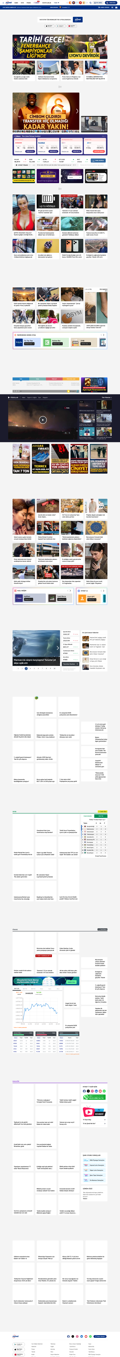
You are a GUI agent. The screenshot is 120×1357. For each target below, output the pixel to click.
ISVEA (15, 1051)
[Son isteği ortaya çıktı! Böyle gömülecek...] (60, 131)
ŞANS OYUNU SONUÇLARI (91, 1155)
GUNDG (38, 1040)
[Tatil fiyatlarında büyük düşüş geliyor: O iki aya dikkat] (36, 131)
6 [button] (38, 668)
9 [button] (50, 668)
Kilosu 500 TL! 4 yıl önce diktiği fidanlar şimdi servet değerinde (71, 1258)
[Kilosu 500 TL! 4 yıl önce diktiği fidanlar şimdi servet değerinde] (72, 1247)
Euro (50, 989)
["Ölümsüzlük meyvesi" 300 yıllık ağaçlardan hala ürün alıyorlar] (87, 776)
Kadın (33, 1354)
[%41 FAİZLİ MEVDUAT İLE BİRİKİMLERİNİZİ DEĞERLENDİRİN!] (52, 131)
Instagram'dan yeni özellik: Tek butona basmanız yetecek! (100, 751)
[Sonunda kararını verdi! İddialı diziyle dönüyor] (68, 1179)
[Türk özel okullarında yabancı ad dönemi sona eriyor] (48, 550)
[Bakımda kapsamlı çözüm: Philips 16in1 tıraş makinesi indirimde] (45, 726)
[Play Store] (19, 1344)
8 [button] (46, 668)
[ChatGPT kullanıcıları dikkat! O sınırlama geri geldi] (87, 763)
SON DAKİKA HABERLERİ (9, 7)
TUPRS (61, 1049)
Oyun (89, 1344)
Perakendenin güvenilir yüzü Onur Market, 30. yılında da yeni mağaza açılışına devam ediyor (47, 1282)
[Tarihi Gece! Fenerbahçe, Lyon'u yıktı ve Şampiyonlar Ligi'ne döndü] (60, 47)
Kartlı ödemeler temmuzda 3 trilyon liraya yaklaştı (23, 1302)
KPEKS (15, 1043)
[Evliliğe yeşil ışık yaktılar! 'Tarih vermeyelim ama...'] (45, 1157)
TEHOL (38, 1046)
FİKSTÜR (101, 816)
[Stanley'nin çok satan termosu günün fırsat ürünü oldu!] (48, 572)
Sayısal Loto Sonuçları (97, 1165)
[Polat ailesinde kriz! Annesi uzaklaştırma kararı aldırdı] (24, 550)
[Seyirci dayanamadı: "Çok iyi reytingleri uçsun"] (72, 294)
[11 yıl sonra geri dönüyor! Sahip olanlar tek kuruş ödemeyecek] (87, 727)
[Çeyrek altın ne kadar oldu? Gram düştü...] (48, 506)
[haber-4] (79, 459)
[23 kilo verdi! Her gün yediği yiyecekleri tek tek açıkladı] (56, 131)
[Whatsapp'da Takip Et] (104, 1091)
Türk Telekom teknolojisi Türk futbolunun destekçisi (96, 1302)
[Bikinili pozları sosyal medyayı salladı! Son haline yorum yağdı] (45, 1179)
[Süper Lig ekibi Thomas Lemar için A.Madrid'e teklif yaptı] (45, 843)
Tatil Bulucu (91, 1352)
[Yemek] (77, 2)
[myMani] (36, 2)
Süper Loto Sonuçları (96, 1170)
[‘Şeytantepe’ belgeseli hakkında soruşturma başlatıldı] (25, 131)
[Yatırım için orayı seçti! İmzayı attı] (68, 1113)
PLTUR (38, 1051)
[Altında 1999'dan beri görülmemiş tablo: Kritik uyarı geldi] (45, 748)
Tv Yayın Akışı (87, 1120)
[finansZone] (94, 385)
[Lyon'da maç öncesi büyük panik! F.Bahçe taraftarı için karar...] (68, 877)
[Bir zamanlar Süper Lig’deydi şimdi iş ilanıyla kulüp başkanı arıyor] (48, 294)
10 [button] (54, 668)
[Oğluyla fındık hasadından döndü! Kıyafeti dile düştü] (23, 715)
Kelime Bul (91, 1346)
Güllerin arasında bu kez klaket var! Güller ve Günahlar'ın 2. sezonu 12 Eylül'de (22, 1259)
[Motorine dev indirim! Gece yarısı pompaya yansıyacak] (45, 939)
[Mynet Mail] (116, 7)
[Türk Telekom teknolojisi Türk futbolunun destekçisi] (96, 1292)
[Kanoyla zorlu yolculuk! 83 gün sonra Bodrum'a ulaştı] (16, 131)
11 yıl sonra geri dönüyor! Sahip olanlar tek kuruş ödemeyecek (100, 727)
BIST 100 (19, 992)
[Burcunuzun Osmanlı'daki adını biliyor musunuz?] (96, 528)
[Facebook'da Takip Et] (84, 1091)
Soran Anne (91, 1349)
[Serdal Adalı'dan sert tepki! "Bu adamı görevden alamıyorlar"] (46, 111)
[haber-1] (21, 459)
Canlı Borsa (103, 929)
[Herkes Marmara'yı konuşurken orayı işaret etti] (58, 131)
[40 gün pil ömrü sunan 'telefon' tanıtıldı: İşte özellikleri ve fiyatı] (48, 201)
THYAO (61, 1040)
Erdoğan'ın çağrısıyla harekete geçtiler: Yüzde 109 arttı (100, 975)
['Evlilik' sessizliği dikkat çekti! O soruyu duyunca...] (68, 1202)
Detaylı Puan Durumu (100, 856)
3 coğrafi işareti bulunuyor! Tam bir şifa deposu (100, 987)
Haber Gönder (101, 1336)
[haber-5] (98, 459)
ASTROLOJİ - (75, 174)
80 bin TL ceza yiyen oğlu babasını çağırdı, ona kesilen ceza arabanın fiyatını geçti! (30, 7)
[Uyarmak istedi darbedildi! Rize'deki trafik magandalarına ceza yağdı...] (43, 131)
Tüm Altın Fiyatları (69, 664)
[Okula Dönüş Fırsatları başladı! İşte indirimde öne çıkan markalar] (48, 528)
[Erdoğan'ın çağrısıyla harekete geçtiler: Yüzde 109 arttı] (87, 974)
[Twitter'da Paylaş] (96, 1198)
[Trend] (70, 2)
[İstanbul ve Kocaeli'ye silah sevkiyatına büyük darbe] (20, 131)
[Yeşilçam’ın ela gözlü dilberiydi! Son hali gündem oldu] (23, 1102)
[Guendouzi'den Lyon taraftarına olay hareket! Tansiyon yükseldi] (18, 131)
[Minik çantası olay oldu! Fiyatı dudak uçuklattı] (68, 1146)
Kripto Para (72, 1354)
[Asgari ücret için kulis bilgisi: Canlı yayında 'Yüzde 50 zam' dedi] (72, 131)
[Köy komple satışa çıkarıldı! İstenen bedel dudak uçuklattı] (87, 962)
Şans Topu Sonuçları (96, 1175)
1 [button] (18, 668)
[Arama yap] (90, 3)
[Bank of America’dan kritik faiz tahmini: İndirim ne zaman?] (40, 131)
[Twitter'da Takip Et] (88, 1091)
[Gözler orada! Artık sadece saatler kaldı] (23, 950)
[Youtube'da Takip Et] (100, 1091)
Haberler (34, 1346)
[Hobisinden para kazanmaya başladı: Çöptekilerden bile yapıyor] (48, 1292)
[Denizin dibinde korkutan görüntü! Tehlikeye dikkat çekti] (72, 224)
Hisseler (71, 1352)
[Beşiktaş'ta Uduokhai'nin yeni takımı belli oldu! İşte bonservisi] (45, 888)
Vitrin (52, 1352)
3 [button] (26, 668)
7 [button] (42, 668)
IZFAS (15, 1049)
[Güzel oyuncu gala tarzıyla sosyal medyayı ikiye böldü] (24, 517)
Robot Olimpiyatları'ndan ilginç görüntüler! (101, 739)
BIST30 (33, 989)
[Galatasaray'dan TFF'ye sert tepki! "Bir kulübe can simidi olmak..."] (68, 843)
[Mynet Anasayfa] (9, 2)
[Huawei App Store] (19, 1354)
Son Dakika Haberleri (37, 1344)
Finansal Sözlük (73, 1349)
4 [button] (30, 668)
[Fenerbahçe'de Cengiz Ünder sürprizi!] (78, 131)
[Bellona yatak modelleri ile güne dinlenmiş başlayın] (96, 1247)
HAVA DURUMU (54, 7)
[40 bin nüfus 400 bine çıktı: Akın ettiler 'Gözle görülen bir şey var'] (67, 131)
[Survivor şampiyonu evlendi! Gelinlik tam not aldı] (23, 1191)
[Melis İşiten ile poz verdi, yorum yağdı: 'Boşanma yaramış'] (96, 561)
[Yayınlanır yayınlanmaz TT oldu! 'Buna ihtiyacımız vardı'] (23, 1157)
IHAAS (38, 1043)
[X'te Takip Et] (73, 1336)
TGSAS (15, 1046)
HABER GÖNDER (105, 7)
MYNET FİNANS (23, 165)
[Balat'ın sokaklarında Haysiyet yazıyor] (72, 1292)
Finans (33, 1349)
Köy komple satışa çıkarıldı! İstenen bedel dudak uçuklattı (100, 962)
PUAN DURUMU (88, 816)
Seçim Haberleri (55, 1354)
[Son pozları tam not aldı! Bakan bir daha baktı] (45, 1113)
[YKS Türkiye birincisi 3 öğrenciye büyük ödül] (76, 131)
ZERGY (15, 1040)
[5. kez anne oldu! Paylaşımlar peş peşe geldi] (68, 759)
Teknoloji (53, 1344)
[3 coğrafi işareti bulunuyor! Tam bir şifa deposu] (23, 748)
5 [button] (34, 668)
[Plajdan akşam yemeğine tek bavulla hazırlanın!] (96, 506)
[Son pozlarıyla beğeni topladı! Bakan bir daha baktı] (45, 1135)
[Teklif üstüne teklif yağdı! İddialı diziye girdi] (68, 1091)
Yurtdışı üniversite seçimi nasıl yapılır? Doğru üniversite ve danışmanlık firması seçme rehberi (96, 1282)
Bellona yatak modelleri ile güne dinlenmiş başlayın (95, 1257)
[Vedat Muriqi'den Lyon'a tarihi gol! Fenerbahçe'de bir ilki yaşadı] (14, 131)
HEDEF (38, 1049)
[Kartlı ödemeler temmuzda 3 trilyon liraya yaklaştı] (24, 1292)
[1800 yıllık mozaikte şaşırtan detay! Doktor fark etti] (96, 305)
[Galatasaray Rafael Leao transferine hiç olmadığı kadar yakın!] (23, 131)
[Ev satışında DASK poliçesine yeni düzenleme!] (68, 704)
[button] (3, 3)
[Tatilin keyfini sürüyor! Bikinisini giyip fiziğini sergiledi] (45, 1202)
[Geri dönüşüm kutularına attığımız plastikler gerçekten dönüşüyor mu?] (45, 704)
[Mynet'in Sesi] (48, 176)
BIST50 (25, 989)
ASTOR (61, 1051)
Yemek (33, 1352)
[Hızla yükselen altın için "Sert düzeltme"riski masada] (38, 131)
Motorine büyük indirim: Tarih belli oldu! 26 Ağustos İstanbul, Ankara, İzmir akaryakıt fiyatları (100, 1001)
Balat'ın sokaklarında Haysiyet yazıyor (69, 1302)
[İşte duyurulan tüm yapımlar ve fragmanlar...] (72, 572)
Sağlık (52, 1346)
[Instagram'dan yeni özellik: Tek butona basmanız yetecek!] (87, 751)
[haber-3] (60, 459)
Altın (58, 989)
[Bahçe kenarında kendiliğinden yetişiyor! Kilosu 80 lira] (23, 770)
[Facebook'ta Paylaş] (92, 1198)
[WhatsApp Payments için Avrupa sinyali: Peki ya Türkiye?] (48, 1247)
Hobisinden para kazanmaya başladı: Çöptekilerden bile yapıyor (47, 1303)
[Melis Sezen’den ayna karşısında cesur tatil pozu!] (96, 201)
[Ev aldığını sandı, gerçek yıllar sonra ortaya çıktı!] (72, 550)
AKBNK (61, 1043)
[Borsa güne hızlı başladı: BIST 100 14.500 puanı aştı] (45, 770)
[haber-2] (40, 459)
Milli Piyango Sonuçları (97, 1160)
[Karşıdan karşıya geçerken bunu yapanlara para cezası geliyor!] (24, 316)
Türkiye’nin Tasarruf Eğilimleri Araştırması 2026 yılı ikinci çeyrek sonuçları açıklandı (23, 1281)
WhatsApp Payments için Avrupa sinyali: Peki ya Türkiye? (46, 1258)
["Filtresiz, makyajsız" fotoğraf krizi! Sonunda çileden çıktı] (45, 1091)
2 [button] (22, 668)
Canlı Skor (103, 811)
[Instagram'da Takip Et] (92, 1091)
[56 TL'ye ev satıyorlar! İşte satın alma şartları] (72, 506)
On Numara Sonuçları (96, 1180)
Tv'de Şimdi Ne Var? (89, 1123)
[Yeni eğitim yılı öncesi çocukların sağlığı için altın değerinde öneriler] (48, 316)
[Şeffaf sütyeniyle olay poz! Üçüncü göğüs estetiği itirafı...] (24, 213)
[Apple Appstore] (19, 1349)
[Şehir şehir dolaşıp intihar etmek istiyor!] (24, 572)
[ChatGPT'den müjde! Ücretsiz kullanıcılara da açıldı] (49, 131)
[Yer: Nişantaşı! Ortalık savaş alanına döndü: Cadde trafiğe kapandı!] (31, 131)
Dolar (41, 989)
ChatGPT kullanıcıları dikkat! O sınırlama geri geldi (99, 764)
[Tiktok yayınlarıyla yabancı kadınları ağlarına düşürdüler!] (72, 528)
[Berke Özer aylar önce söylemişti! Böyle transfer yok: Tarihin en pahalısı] (69, 131)
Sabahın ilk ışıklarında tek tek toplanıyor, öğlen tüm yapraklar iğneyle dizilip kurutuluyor (100, 1013)
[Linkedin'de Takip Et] (96, 1091)
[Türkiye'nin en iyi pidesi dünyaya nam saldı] (68, 726)
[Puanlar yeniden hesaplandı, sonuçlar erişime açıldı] (72, 316)
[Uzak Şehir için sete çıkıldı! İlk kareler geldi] (23, 1135)
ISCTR (60, 1046)
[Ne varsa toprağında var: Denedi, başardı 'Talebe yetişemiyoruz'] (72, 1269)
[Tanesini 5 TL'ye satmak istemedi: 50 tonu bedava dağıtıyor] (72, 201)
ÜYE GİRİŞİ (99, 3)
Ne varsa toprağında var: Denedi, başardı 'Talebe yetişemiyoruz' (70, 1281)
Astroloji (53, 1349)
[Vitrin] (73, 2)
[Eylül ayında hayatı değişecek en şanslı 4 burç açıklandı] (24, 294)
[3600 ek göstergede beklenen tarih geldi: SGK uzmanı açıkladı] (45, 131)
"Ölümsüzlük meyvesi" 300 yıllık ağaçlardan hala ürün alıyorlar (100, 777)
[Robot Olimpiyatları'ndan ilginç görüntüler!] (87, 739)
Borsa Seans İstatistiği (75, 1344)
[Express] (80, 2)
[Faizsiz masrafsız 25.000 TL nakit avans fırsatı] (34, 131)
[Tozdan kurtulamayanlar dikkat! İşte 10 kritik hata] (47, 131)
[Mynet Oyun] (24, 176)
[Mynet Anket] (84, 2)
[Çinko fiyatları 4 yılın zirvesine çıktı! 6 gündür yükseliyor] (63, 131)
